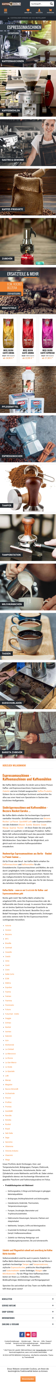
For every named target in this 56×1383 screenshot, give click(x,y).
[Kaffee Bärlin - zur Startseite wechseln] (14, 3)
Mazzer (22, 825)
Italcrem (8, 1036)
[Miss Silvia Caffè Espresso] (48, 333)
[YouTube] (28, 1334)
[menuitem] (50, 11)
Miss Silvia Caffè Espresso (48, 351)
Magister (8, 1085)
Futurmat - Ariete (12, 1014)
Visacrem (9, 1155)
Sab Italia (9, 1133)
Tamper (25, 1264)
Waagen (38, 1270)
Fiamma (8, 1001)
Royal (7, 1129)
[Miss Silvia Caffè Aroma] (28, 333)
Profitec (8, 1102)
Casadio (8, 952)
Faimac (8, 996)
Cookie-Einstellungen (12, 1341)
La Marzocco (10, 1054)
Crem (7, 970)
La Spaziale (9, 1071)
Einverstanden (28, 1379)
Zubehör (6, 791)
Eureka (29, 825)
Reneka (8, 1120)
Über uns (36, 1341)
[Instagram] (34, 1334)
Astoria (8, 926)
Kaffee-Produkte (45, 791)
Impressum (36, 1345)
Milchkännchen (9, 1274)
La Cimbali (9, 1049)
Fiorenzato (9, 1005)
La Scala (8, 1067)
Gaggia (8, 1018)
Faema (8, 992)
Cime (7, 961)
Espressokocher (18, 1267)
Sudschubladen (12, 1270)
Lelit (30, 821)
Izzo (7, 1040)
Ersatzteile (30, 890)
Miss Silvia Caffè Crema (8, 351)
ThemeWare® (29, 1357)
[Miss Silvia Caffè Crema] (8, 333)
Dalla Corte (9, 974)
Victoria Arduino (11, 1151)
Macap (5, 828)
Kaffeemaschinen (10, 864)
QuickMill (23, 821)
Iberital (8, 1027)
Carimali (8, 948)
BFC (7, 939)
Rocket (6, 821)
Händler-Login (26, 1341)
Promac (8, 1107)
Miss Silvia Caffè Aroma (28, 351)
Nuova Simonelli (11, 1089)
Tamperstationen (40, 1264)
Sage (7, 1138)
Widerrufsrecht (45, 1343)
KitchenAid (9, 1045)
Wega (7, 1160)
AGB (28, 1345)
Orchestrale (10, 1093)
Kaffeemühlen (28, 864)
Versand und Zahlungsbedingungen (25, 1343)
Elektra (8, 983)
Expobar (8, 987)
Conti (7, 965)
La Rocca (9, 1058)
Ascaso (8, 930)
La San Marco (10, 1062)
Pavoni (8, 1098)
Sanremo (9, 1142)
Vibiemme (9, 1146)
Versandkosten (41, 1350)
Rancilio (8, 1115)
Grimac (8, 1023)
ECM (7, 979)
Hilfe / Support (46, 1341)
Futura (8, 1009)
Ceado (43, 825)
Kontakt (8, 1343)
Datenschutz (20, 1345)
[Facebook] (22, 1334)
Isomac (8, 1032)
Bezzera (47, 818)
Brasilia (8, 943)
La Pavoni (14, 821)
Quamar (13, 828)
